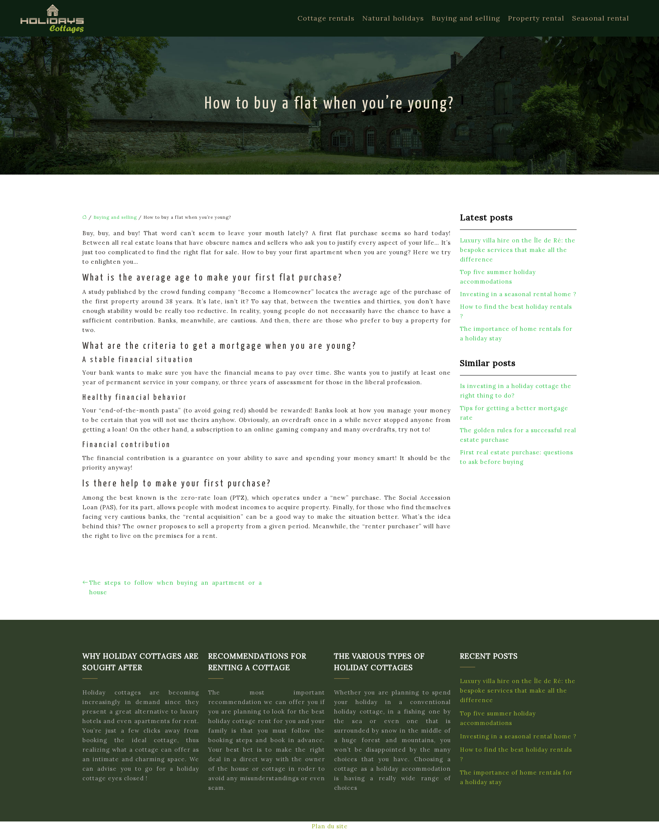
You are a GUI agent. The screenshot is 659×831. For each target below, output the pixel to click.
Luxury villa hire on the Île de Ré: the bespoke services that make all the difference (517, 250)
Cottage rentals (326, 18)
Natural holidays (393, 18)
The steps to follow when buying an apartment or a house (175, 587)
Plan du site (330, 826)
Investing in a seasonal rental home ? (518, 294)
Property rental (536, 18)
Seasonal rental (600, 18)
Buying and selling (466, 18)
